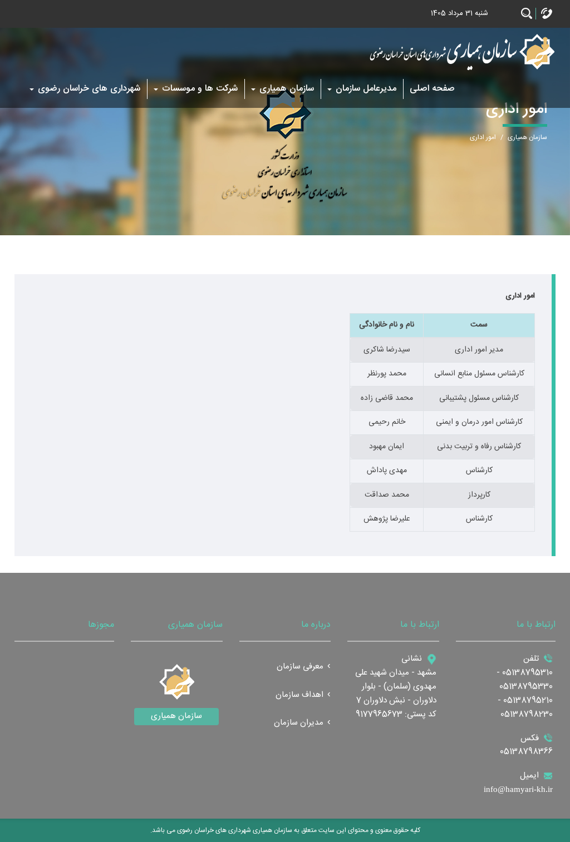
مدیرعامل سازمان (366, 88)
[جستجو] (526, 14)
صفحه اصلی (432, 88)
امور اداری (483, 137)
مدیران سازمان (298, 723)
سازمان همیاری (286, 88)
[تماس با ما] (547, 14)
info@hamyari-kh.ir (518, 789)
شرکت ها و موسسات (200, 88)
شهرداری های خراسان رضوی (89, 88)
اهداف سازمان (299, 695)
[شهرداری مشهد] (461, 51)
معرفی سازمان (300, 667)
